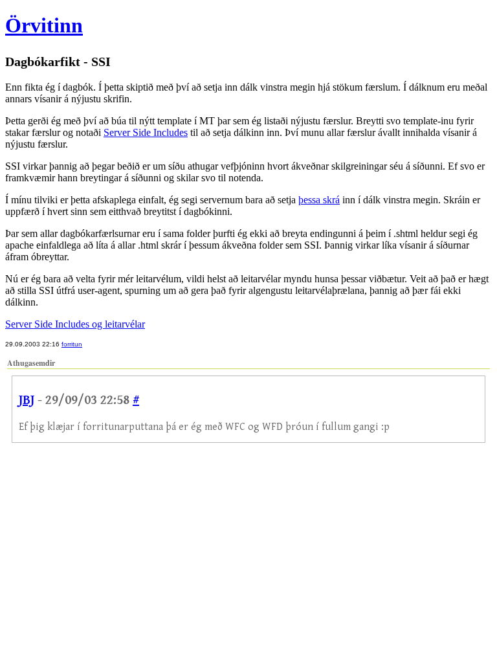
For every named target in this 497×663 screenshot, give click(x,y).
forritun (71, 344)
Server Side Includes (146, 132)
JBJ (26, 400)
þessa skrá (319, 199)
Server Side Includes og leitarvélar (75, 324)
